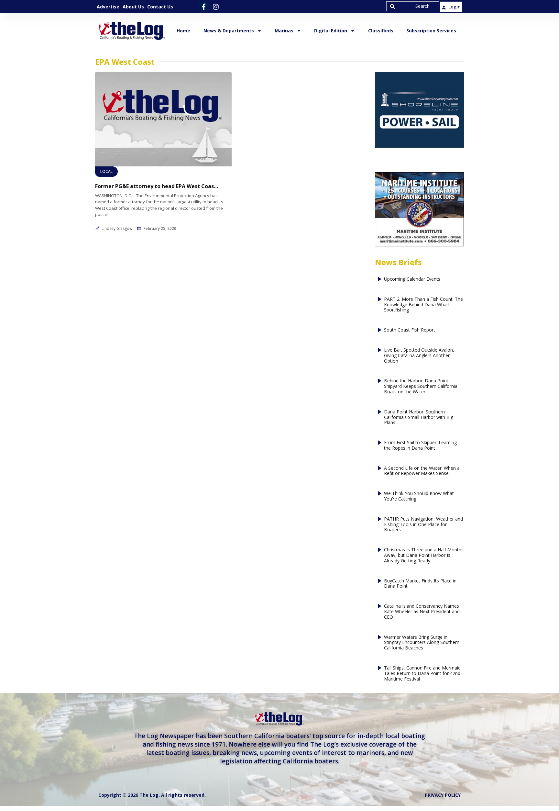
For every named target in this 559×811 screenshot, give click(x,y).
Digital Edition (330, 31)
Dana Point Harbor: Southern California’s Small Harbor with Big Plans (418, 417)
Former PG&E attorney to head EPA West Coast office (156, 186)
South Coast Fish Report (409, 330)
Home (183, 31)
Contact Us (160, 7)
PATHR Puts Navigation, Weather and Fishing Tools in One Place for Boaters (423, 524)
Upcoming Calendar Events (412, 279)
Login (454, 7)
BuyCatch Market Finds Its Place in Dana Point (420, 583)
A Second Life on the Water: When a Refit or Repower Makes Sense (422, 471)
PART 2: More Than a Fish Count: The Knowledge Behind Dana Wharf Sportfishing (423, 305)
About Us (133, 7)
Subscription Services (431, 31)
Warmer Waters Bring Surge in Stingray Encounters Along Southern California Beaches (421, 643)
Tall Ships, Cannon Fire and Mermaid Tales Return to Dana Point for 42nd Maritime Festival (422, 673)
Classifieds (380, 31)
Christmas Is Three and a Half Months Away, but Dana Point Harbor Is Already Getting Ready (424, 555)
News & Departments (228, 31)
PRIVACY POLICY (443, 795)
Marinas (284, 31)
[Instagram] (216, 7)
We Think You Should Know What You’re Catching (419, 496)
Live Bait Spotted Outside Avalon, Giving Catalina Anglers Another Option (419, 355)
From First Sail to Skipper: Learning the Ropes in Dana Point (420, 445)
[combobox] (412, 6)
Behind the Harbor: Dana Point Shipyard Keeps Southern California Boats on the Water (420, 386)
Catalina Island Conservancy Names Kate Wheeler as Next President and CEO (422, 611)
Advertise (108, 7)
